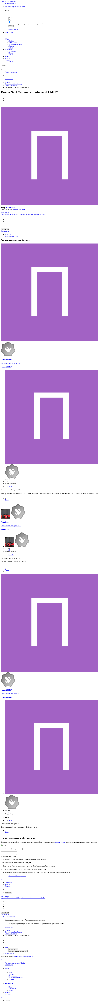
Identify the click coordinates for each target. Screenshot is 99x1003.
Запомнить (12, 24)
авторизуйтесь (60, 842)
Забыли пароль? (14, 29)
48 (9, 550)
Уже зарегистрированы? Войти (15, 6)
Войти (11, 25)
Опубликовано (11, 363)
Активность (9, 49)
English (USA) (13, 949)
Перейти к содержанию (8, 1)
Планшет (8, 884)
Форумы (11, 41)
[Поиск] (1, 69)
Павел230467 (10, 208)
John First (5, 522)
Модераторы (13, 42)
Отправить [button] (8, 892)
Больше (11, 48)
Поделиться (5, 213)
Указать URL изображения (17, 876)
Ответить (8, 234)
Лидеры (11, 46)
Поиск (11, 53)
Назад (10, 972)
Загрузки (8, 58)
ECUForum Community (8, 3)
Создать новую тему (11, 236)
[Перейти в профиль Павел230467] (49, 204)
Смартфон (8, 886)
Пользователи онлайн (16, 44)
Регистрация (9, 32)
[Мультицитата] (5, 498)
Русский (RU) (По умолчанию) (18, 951)
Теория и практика (18, 209)
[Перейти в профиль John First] (6, 518)
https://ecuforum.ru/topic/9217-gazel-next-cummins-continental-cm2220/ (23, 214)
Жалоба (11, 486)
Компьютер (8, 882)
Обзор (7, 39)
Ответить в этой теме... (8, 856)
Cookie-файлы (9, 953)
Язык (6, 947)
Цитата (7, 500)
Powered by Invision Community (22, 956)
